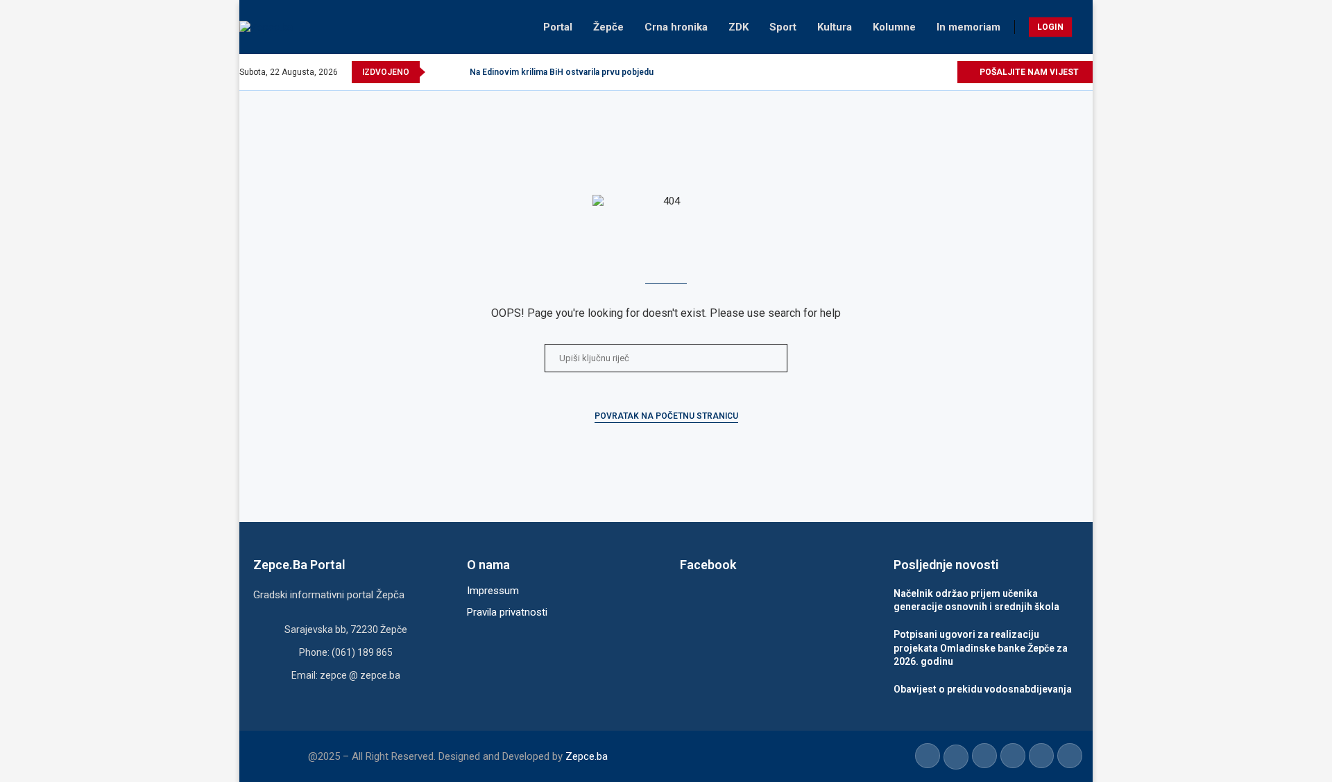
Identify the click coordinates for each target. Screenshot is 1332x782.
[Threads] (945, 72)
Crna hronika (676, 27)
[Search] (1086, 27)
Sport (782, 27)
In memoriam (968, 27)
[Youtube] (914, 72)
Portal (557, 27)
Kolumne (894, 27)
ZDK (738, 27)
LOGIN (1050, 27)
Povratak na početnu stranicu (666, 416)
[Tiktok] (929, 72)
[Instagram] (898, 72)
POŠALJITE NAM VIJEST (1028, 72)
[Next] (456, 72)
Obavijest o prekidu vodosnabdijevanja (983, 689)
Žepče (608, 27)
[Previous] (438, 72)
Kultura (834, 27)
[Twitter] (882, 72)
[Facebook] (866, 72)
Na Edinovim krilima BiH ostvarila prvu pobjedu (562, 72)
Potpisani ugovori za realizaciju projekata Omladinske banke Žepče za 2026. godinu (981, 648)
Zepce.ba (586, 756)
